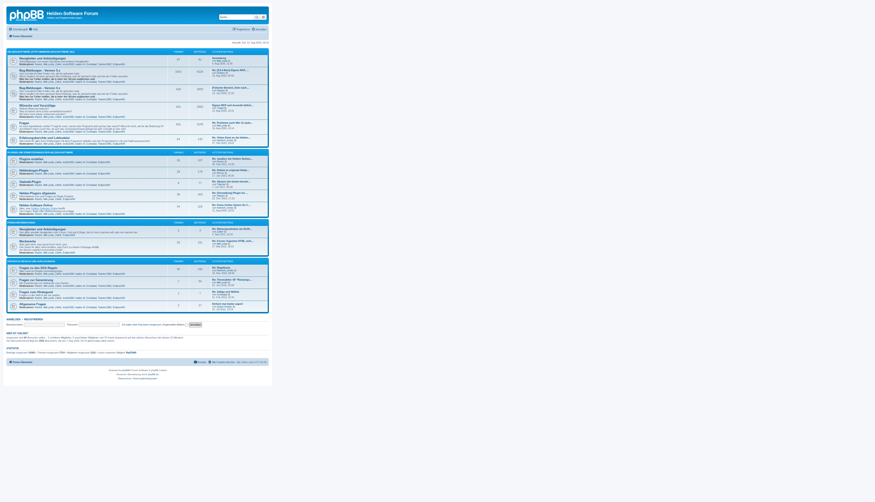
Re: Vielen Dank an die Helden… (231, 137)
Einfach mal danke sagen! (227, 303)
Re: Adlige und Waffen (225, 291)
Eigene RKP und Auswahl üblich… (233, 105)
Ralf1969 (131, 352)
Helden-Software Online (36, 205)
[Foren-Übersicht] (27, 15)
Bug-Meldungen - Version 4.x (39, 88)
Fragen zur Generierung (36, 280)
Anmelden (13, 319)
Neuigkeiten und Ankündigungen (42, 58)
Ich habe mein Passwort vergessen (141, 324)
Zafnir (58, 64)
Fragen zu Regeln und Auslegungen (31, 261)
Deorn (220, 161)
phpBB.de (153, 374)
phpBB (125, 370)
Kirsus (220, 173)
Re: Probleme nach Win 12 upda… (232, 122)
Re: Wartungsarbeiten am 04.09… (232, 229)
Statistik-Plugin (30, 182)
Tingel (220, 108)
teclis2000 (68, 64)
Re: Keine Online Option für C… (231, 205)
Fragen (24, 123)
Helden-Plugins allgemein (37, 193)
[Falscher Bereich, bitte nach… (230, 87)
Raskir (38, 64)
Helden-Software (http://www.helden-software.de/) (41, 52)
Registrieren (33, 319)
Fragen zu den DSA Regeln (38, 268)
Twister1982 (104, 64)
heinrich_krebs (225, 140)
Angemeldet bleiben (174, 324)
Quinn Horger (224, 306)
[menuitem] (33, 29)
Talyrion (221, 184)
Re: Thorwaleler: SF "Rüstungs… (232, 279)
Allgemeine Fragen (32, 304)
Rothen (221, 73)
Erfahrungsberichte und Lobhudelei (44, 138)
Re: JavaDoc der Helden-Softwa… (232, 158)
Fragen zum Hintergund (36, 292)
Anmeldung (219, 58)
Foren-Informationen (21, 222)
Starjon (221, 90)
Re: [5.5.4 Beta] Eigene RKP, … (230, 70)
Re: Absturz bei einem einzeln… (231, 181)
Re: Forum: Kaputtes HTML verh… (233, 241)
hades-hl (80, 64)
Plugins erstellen (31, 159)
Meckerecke (27, 241)
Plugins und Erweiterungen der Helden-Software (40, 152)
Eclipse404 (119, 64)
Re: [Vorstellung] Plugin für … (230, 193)
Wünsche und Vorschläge (37, 105)
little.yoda (49, 64)
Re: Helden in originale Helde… (231, 170)
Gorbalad (91, 64)
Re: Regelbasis (221, 267)
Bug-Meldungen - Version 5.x (39, 70)
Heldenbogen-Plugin (33, 170)
